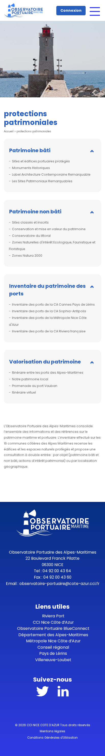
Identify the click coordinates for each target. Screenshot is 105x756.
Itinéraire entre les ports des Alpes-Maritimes (47, 372)
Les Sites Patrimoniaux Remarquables (42, 181)
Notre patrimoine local (30, 379)
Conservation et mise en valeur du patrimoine (49, 229)
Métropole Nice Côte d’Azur (53, 641)
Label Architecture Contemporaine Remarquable (51, 174)
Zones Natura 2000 (27, 255)
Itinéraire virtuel (24, 392)
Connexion (71, 10)
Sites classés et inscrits (30, 222)
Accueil (9, 131)
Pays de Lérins (53, 653)
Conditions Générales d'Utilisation (52, 738)
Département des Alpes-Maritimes (53, 635)
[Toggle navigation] (95, 11)
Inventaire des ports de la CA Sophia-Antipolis (49, 311)
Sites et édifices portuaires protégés (41, 161)
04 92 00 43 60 (57, 577)
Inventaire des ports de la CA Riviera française (49, 331)
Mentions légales (52, 731)
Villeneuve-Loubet (53, 660)
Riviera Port (53, 616)
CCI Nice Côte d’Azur (53, 622)
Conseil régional (53, 647)
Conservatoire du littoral (31, 235)
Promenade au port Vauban (34, 386)
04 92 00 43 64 (57, 571)
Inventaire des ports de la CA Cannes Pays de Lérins (53, 304)
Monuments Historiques (31, 168)
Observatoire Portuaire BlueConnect (53, 628)
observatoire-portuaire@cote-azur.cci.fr (59, 583)
